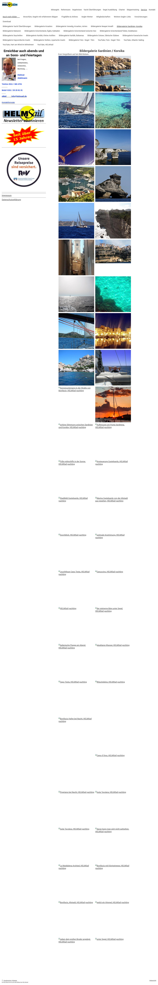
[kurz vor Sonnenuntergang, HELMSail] (113, 717)
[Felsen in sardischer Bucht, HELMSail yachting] (76, 367)
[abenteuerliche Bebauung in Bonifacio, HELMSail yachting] (113, 251)
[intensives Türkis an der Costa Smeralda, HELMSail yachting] (113, 294)
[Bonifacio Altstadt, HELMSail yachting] (76, 902)
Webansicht (152, 980)
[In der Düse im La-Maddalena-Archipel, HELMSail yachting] (76, 110)
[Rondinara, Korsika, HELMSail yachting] (76, 73)
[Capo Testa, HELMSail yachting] (76, 682)
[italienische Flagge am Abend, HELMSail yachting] (76, 646)
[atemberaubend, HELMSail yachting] (113, 404)
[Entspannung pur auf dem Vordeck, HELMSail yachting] (113, 367)
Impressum (7, 195)
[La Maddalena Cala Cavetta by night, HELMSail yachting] (113, 331)
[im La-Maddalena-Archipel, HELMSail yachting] (76, 220)
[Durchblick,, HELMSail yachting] (76, 535)
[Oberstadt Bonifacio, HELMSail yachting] (113, 220)
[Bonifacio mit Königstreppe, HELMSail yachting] (113, 867)
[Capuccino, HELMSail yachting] (113, 571)
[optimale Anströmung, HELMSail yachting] (113, 536)
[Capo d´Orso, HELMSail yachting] (113, 755)
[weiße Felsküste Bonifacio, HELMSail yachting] (113, 147)
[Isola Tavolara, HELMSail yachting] (113, 792)
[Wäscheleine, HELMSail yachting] (113, 682)
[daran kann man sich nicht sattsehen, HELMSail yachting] (113, 830)
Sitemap (14, 980)
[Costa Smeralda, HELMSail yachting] (113, 110)
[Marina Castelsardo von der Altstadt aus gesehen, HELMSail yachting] (113, 499)
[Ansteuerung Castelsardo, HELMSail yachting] (113, 463)
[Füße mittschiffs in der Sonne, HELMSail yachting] (76, 463)
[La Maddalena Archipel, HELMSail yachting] (76, 867)
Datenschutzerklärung (11, 199)
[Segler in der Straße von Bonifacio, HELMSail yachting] (76, 294)
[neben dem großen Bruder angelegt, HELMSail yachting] (76, 940)
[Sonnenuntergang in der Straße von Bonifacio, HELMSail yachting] (76, 389)
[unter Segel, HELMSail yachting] (113, 939)
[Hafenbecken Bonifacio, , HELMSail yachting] (76, 184)
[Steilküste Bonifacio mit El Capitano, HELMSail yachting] (113, 184)
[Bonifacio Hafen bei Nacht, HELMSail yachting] (76, 720)
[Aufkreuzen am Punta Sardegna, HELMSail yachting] (113, 426)
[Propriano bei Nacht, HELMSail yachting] (76, 792)
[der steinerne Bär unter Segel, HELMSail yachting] (113, 610)
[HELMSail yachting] (76, 608)
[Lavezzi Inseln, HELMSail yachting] (113, 73)
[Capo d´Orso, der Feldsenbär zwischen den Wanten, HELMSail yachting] (76, 331)
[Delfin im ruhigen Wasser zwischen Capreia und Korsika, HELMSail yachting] (76, 147)
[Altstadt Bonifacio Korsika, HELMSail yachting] (76, 257)
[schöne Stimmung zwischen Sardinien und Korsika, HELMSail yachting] (76, 426)
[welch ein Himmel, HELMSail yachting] (113, 902)
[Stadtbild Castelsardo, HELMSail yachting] (76, 499)
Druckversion (7, 980)
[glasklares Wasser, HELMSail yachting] (113, 645)
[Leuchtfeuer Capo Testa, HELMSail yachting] (76, 573)
